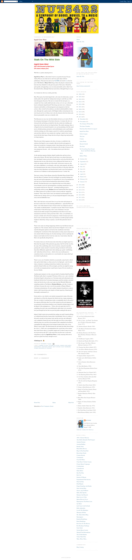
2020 (80, 109)
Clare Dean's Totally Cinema (84, 462)
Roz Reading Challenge (83, 526)
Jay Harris (79, 504)
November (83, 121)
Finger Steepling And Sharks (84, 486)
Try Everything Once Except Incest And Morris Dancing (87, 150)
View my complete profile (85, 429)
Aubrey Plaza (43, 345)
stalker (49, 348)
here (66, 81)
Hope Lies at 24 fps (82, 497)
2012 (80, 195)
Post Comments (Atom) (47, 406)
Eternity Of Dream (81, 477)
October (82, 159)
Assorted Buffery (81, 444)
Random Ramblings (82, 519)
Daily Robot (80, 471)
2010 (80, 200)
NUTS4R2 (88, 420)
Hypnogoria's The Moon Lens (84, 501)
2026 (80, 94)
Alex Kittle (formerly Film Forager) (86, 440)
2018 (80, 114)
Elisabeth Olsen (54, 345)
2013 (80, 192)
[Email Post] (53, 343)
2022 (80, 104)
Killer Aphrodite (81, 508)
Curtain (82, 139)
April (81, 174)
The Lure (82, 136)
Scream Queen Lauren (82, 530)
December (83, 119)
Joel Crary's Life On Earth (83, 506)
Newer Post (37, 402)
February (82, 179)
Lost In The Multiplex (82, 510)
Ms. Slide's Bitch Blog (82, 515)
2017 (80, 117)
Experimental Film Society (84, 479)
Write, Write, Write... (82, 539)
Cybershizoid (80, 468)
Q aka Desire (83, 141)
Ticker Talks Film (81, 537)
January (82, 182)
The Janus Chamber (85, 126)
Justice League (83, 134)
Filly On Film (80, 482)
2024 (80, 99)
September (83, 161)
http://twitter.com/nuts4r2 (83, 86)
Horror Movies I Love (82, 499)
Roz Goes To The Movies (83, 523)
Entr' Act (79, 475)
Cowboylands (80, 466)
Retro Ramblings (81, 521)
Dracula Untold (84, 144)
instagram (37, 346)
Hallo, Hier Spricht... (82, 492)
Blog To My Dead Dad (82, 451)
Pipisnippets (80, 517)
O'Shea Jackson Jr (40, 348)
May (81, 171)
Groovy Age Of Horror (82, 490)
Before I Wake (83, 156)
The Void (82, 146)
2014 (80, 190)
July (81, 166)
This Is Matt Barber (82, 534)
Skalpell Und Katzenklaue (83, 532)
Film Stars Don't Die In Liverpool (88, 129)
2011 (80, 197)
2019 (80, 112)
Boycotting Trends (81, 453)
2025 (80, 96)
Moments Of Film (81, 512)
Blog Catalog (80, 547)
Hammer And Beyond (82, 495)
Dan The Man (80, 473)
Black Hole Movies (82, 448)
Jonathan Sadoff (46, 346)
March (82, 176)
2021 (80, 107)
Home (54, 402)
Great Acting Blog (81, 488)
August (82, 164)
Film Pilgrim (80, 484)
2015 (80, 187)
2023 (80, 102)
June (81, 169)
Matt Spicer (56, 346)
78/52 (81, 153)
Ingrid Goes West (65, 345)
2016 (80, 185)
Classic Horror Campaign (83, 464)
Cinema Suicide (81, 455)
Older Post (71, 402)
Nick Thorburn (66, 346)
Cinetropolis (80, 457)
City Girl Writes (81, 459)
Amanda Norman (81, 442)
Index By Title (80, 42)
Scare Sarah (80, 528)
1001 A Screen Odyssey (83, 437)
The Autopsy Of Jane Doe (86, 124)
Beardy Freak (80, 446)
